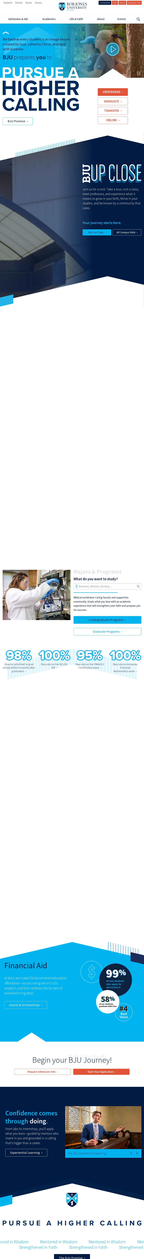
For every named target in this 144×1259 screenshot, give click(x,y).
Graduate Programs (106, 631)
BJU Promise (16, 121)
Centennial (105, 2)
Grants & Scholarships (24, 1005)
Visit (115, 2)
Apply (122, 2)
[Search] (138, 19)
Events (121, 19)
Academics (49, 19)
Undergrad (111, 92)
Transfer (111, 111)
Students (8, 2)
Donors (38, 2)
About (101, 19)
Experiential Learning (25, 1153)
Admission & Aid (18, 19)
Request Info (134, 2)
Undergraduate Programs (106, 620)
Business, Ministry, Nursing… (95, 586)
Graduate (111, 101)
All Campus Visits (126, 232)
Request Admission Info (42, 1071)
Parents (18, 2)
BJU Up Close (96, 232)
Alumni (28, 2)
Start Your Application (100, 1071)
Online (111, 120)
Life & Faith (76, 19)
